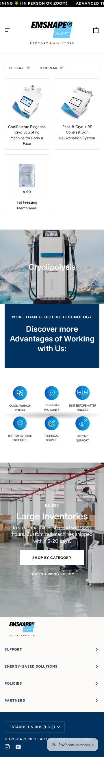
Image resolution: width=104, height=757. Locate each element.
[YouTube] (18, 747)
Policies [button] (13, 683)
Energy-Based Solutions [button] (31, 666)
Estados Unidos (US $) (32, 727)
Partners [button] (15, 700)
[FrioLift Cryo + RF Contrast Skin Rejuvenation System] (77, 103)
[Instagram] (7, 747)
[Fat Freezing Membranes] (27, 178)
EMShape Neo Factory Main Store (45, 739)
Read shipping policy (52, 574)
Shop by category (51, 558)
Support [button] (13, 649)
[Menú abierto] (13, 30)
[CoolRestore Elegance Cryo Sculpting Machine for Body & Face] (27, 103)
